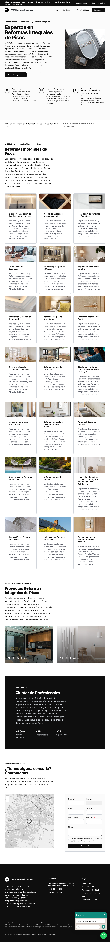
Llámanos (33, 75)
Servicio (89, 799)
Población (90, 818)
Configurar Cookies (89, 899)
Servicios (66, 10)
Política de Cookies (89, 887)
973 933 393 (84, 10)
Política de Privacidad (92, 839)
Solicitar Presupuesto (14, 75)
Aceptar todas (81, 3)
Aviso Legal (86, 883)
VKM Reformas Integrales (21, 10)
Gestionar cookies (98, 3)
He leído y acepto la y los (86, 840)
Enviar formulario (85, 846)
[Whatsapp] (103, 935)
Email (70, 808)
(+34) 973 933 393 (55, 889)
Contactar (97, 10)
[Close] (104, 915)
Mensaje (72, 827)
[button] (29, 821)
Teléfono (90, 808)
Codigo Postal (73, 818)
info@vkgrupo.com (55, 892)
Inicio (57, 10)
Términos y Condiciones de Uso (84, 841)
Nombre (71, 799)
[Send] (103, 927)
